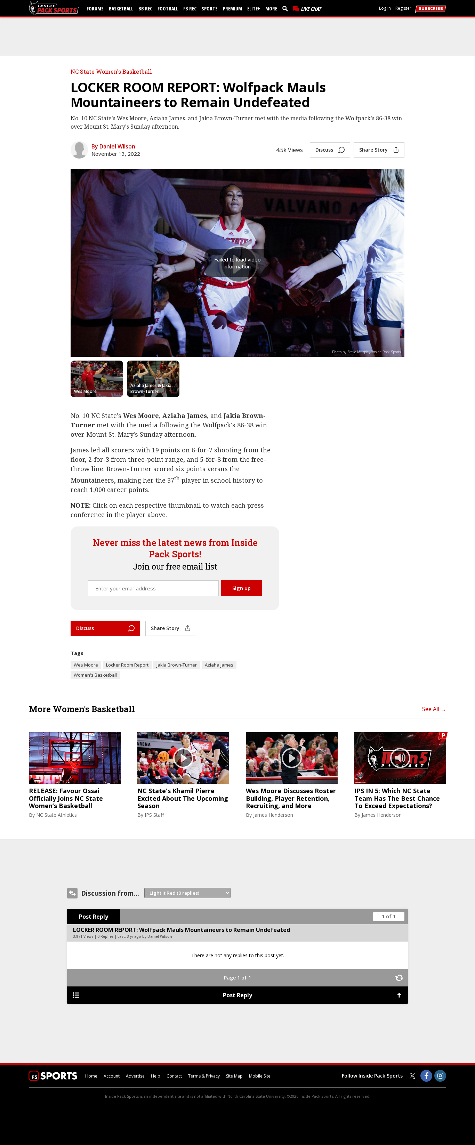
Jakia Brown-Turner (176, 665)
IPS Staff (154, 815)
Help (155, 1076)
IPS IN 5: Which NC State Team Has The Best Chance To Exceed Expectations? (397, 798)
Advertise (135, 1076)
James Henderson (273, 815)
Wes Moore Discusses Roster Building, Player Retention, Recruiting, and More (291, 798)
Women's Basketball (95, 675)
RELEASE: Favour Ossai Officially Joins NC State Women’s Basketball (66, 798)
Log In (385, 8)
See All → (434, 709)
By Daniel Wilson (113, 146)
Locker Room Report (127, 665)
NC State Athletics (56, 815)
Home (91, 1076)
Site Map (234, 1076)
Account (112, 1076)
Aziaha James (219, 665)
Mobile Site (260, 1076)
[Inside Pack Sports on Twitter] (412, 1076)
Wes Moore (86, 665)
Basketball (121, 8)
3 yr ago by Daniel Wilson (149, 936)
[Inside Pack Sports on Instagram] (440, 1076)
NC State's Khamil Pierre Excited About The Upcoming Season (182, 798)
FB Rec (189, 8)
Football (168, 8)
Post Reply (93, 916)
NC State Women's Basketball (111, 71)
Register (403, 8)
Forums (95, 8)
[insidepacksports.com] (55, 8)
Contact (174, 1076)
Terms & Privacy (204, 1076)
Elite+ (253, 8)
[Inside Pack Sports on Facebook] (426, 1076)
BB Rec (145, 8)
